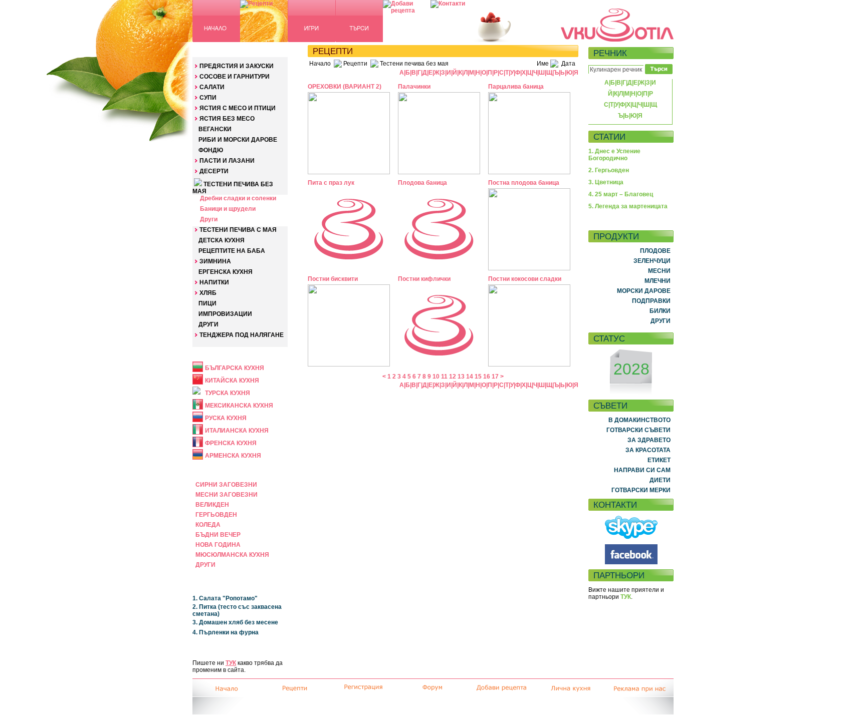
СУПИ (207, 97)
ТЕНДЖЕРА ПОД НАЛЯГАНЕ (241, 334)
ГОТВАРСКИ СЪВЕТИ (638, 430)
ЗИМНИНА (215, 261)
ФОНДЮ (210, 150)
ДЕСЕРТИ (214, 171)
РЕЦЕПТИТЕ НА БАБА (231, 250)
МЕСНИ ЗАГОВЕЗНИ (226, 494)
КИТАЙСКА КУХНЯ (232, 380)
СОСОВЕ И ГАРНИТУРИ (234, 76)
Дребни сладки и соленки (238, 198)
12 (452, 376)
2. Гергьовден (608, 170)
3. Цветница (605, 182)
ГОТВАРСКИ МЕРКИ (641, 490)
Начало (320, 63)
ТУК (231, 662)
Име (543, 63)
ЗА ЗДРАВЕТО (649, 440)
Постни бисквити (333, 278)
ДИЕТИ (660, 480)
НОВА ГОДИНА (218, 544)
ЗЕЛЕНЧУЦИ (652, 260)
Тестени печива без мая (414, 63)
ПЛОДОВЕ (655, 250)
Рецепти (355, 63)
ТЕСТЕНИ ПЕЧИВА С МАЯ (238, 229)
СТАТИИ (609, 137)
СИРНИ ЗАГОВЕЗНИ (226, 484)
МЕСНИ (659, 270)
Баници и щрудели (228, 208)
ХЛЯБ (207, 292)
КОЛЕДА (208, 524)
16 (486, 376)
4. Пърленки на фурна (225, 632)
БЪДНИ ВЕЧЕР (218, 534)
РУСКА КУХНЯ (226, 418)
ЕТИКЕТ (659, 460)
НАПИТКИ (214, 282)
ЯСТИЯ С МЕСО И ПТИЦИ (237, 108)
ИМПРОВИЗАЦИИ (225, 313)
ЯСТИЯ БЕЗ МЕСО (227, 118)
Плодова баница (422, 182)
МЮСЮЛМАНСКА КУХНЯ (232, 554)
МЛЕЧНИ (657, 280)
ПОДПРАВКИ (651, 300)
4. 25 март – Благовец (620, 194)
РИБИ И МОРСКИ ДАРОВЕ (237, 139)
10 (436, 376)
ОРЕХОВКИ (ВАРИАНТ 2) (344, 86)
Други (209, 219)
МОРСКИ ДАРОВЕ (644, 290)
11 (444, 376)
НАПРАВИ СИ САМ (642, 470)
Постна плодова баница (523, 182)
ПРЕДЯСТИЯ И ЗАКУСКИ (236, 66)
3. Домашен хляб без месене (235, 622)
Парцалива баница (516, 86)
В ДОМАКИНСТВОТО (639, 420)
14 (469, 376)
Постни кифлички (424, 278)
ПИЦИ (207, 303)
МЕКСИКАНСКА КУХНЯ (239, 405)
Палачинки (414, 86)
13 (461, 376)
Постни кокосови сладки (524, 278)
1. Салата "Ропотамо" (225, 598)
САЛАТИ (212, 87)
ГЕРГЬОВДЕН (216, 514)
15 (478, 376)
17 (495, 376)
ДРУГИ (208, 324)
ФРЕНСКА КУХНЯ (231, 443)
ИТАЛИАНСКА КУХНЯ (237, 430)
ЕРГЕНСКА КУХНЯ (225, 271)
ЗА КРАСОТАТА (648, 450)
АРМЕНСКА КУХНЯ (233, 455)
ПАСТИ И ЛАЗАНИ (227, 160)
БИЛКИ (660, 310)
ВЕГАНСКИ (215, 129)
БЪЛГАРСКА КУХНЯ (234, 368)
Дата (568, 63)
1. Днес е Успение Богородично (614, 155)
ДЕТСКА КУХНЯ (221, 240)
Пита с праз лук (331, 182)
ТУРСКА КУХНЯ (227, 393)
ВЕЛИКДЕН (212, 504)
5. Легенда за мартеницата (628, 206)
